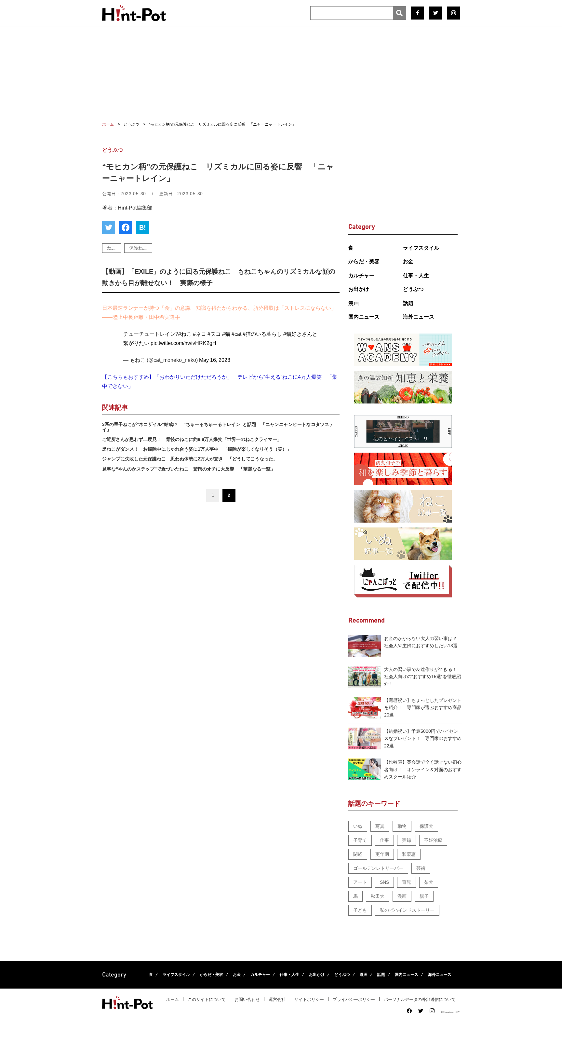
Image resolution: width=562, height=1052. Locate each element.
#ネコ (199, 334)
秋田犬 (377, 896)
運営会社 (277, 999)
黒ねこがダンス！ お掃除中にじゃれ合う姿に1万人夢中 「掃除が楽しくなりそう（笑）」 (196, 449)
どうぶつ (413, 289)
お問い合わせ (247, 999)
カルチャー (361, 275)
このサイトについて (207, 999)
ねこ (111, 248)
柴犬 (428, 882)
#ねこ (185, 334)
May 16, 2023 (214, 360)
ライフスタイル (421, 248)
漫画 (353, 303)
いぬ (357, 826)
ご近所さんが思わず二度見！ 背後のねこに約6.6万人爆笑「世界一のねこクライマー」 (192, 439)
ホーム (172, 999)
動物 (402, 826)
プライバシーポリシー (354, 999)
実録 (406, 840)
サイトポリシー (309, 999)
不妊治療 (433, 840)
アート (360, 882)
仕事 (384, 840)
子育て (360, 840)
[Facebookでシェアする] (125, 227)
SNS (384, 882)
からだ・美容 (364, 261)
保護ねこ (138, 248)
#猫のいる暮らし (262, 334)
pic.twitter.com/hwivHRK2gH (183, 343)
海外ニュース (418, 317)
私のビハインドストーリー (407, 910)
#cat (236, 334)
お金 (408, 261)
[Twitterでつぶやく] (108, 227)
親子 (424, 896)
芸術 (420, 868)
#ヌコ (214, 334)
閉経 (357, 854)
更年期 (382, 854)
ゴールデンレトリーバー (378, 868)
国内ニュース (364, 317)
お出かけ (358, 289)
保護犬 (426, 826)
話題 (408, 303)
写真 (379, 826)
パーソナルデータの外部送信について (420, 999)
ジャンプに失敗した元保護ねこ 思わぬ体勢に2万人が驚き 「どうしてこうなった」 (190, 458)
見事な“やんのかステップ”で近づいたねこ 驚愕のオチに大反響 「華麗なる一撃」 (188, 468)
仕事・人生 (416, 275)
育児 (406, 882)
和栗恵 (409, 854)
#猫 (226, 334)
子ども (360, 910)
